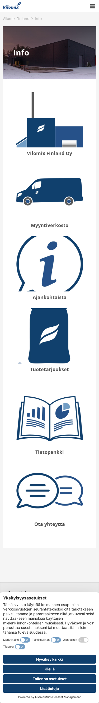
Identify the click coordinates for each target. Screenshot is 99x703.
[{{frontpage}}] (12, 6)
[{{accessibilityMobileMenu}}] (92, 6)
